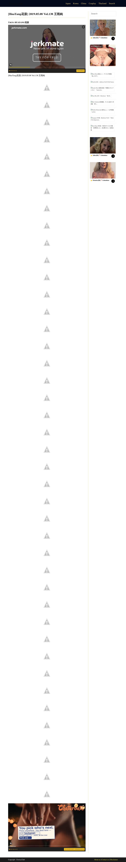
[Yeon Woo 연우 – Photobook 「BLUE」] (101, 96)
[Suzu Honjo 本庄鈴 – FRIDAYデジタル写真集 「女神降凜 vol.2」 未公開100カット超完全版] (103, 128)
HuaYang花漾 (22, 22)
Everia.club (16, 3)
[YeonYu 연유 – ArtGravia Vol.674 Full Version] (103, 82)
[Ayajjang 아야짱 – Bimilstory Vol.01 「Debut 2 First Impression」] (103, 118)
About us (97, 859)
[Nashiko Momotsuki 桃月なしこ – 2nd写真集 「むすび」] (103, 111)
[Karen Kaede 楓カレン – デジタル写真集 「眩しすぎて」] (103, 75)
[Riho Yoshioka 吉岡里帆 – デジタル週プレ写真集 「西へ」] (103, 103)
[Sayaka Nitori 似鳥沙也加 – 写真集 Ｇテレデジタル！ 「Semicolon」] (103, 89)
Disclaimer (114, 859)
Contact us (105, 859)
